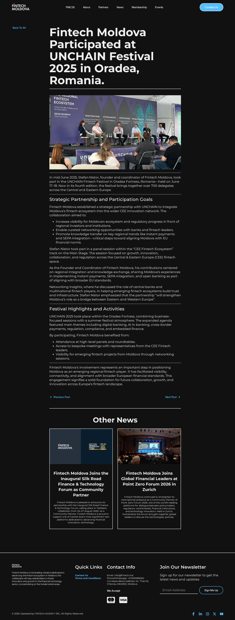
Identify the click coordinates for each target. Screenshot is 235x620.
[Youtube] (221, 614)
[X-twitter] (214, 614)
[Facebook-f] (193, 614)
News (120, 7)
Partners (103, 7)
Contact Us (81, 575)
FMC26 (70, 7)
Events (159, 7)
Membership (139, 7)
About (86, 7)
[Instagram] (207, 614)
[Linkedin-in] (200, 614)
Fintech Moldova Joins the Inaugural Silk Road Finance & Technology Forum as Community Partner (81, 484)
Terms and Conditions (88, 578)
